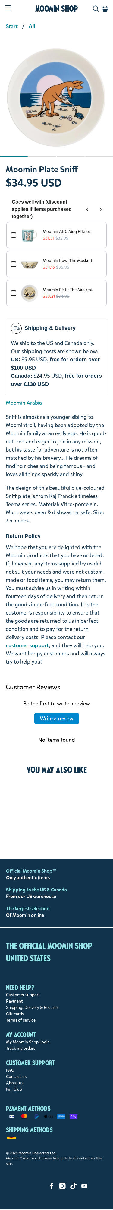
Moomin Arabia (24, 402)
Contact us (16, 1076)
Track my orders (20, 1048)
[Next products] (100, 209)
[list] (56, 101)
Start (12, 26)
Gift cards (15, 1014)
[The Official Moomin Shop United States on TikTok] (73, 1188)
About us (14, 1083)
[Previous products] (87, 209)
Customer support (23, 995)
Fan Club (14, 1089)
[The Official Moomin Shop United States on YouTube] (84, 1188)
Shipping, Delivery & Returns (32, 1007)
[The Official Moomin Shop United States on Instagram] (62, 1188)
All (32, 26)
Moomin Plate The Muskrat (68, 290)
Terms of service (21, 1020)
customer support (27, 645)
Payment (14, 1001)
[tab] (14, 156)
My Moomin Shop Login (28, 1042)
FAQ (10, 1070)
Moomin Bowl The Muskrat (68, 261)
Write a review (57, 718)
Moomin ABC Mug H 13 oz (67, 231)
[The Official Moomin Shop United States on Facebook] (51, 1188)
